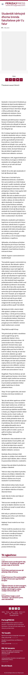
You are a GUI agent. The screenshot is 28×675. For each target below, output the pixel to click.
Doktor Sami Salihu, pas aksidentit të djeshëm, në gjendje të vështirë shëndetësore (12, 652)
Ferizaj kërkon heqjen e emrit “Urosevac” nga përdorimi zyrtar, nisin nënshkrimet (12, 597)
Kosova (3, 575)
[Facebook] (6, 79)
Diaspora (4, 594)
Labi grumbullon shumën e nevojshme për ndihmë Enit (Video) (13, 658)
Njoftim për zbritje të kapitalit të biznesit (13, 635)
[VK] (17, 79)
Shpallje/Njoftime (6, 637)
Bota (3, 584)
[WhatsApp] (21, 79)
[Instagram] (13, 608)
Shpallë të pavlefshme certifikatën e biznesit (12, 640)
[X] (10, 79)
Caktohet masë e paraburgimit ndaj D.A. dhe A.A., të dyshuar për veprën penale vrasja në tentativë (13, 563)
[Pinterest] (14, 79)
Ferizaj (3, 560)
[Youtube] (19, 608)
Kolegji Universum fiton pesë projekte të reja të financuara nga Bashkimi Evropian (14, 579)
